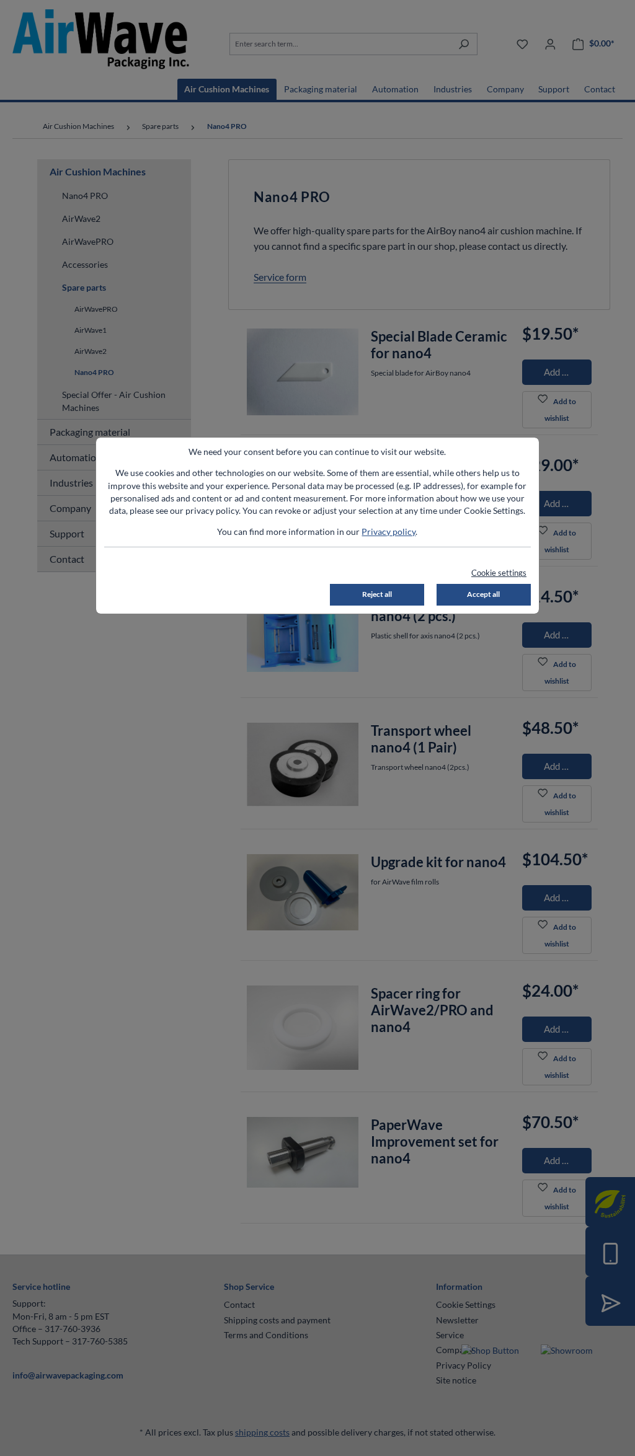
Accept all (483, 594)
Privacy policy (388, 532)
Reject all (377, 594)
